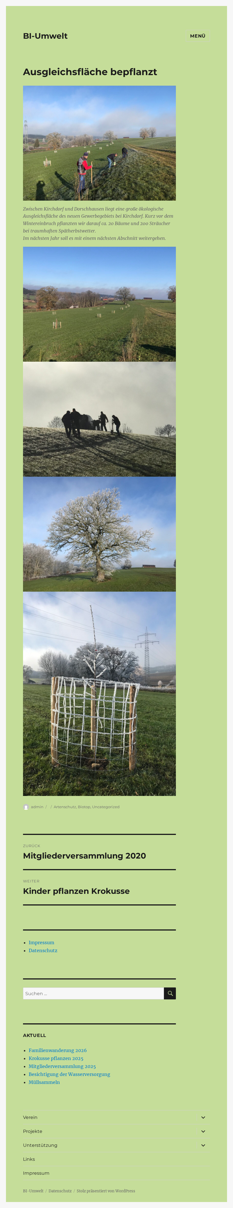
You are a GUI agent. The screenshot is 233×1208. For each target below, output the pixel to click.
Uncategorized (106, 806)
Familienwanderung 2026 (58, 1050)
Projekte (32, 1131)
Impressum (41, 942)
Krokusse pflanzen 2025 (56, 1058)
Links (29, 1159)
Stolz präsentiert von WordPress (106, 1191)
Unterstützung (40, 1145)
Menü (198, 36)
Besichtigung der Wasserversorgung (69, 1074)
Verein (30, 1117)
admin (37, 806)
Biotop (84, 806)
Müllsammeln (44, 1082)
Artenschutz (65, 806)
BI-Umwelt (45, 36)
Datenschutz (43, 950)
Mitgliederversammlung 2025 (62, 1066)
